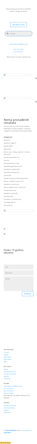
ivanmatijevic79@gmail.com (18, 44)
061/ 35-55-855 (18, 49)
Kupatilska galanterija (11, 166)
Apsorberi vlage (9, 143)
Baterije (6, 146)
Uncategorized (8, 202)
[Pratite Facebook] (12, 17)
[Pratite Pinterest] (24, 17)
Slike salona (8, 359)
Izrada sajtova (26, 430)
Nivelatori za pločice (10, 184)
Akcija (6, 140)
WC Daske (7, 205)
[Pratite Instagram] (16, 17)
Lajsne (6, 175)
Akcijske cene (18, 24)
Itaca (5, 160)
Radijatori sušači (9, 193)
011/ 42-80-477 (18, 52)
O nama (6, 352)
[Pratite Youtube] (20, 17)
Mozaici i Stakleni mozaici (12, 181)
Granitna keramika (10, 157)
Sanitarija (7, 196)
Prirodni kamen (9, 190)
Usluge (6, 355)
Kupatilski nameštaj (10, 169)
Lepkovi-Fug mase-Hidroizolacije (14, 178)
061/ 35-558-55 (9, 391)
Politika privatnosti (10, 405)
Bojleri (6, 149)
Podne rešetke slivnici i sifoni (13, 187)
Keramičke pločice (10, 372)
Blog (5, 361)
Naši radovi (7, 357)
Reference (7, 412)
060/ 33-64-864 (9, 393)
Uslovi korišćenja (9, 408)
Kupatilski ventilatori (10, 172)
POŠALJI (27, 293)
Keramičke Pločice (10, 163)
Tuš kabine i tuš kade (11, 199)
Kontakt (6, 410)
